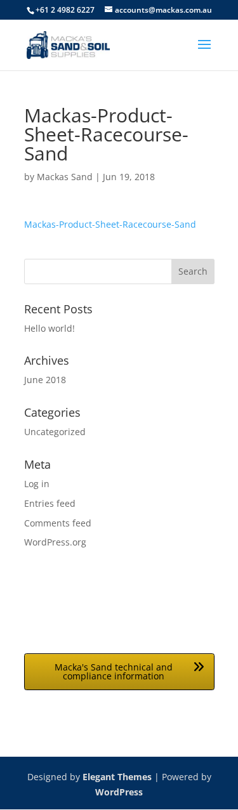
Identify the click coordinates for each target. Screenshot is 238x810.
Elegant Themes (117, 777)
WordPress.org (55, 542)
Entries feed (50, 503)
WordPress (119, 792)
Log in (37, 484)
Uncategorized (55, 432)
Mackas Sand (65, 177)
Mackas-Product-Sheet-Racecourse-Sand (110, 224)
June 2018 (45, 380)
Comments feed (57, 523)
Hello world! (49, 328)
